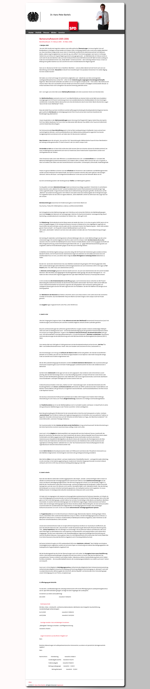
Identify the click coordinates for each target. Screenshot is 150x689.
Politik (38, 32)
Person (46, 32)
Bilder (53, 32)
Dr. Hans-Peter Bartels (39, 685)
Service (61, 32)
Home (31, 32)
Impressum (60, 685)
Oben (30, 682)
